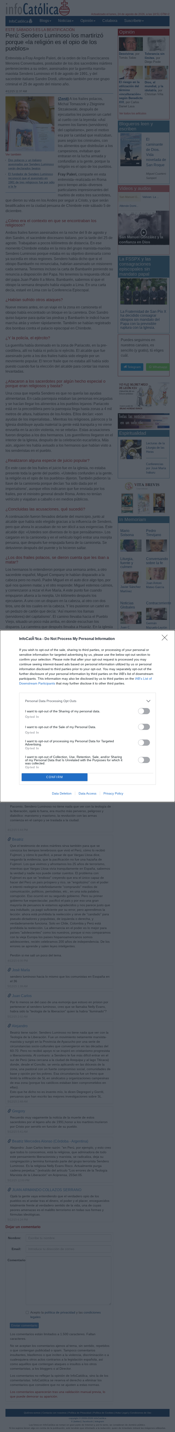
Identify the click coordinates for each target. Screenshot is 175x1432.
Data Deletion (62, 793)
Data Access (87, 793)
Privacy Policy (113, 793)
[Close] (166, 639)
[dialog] (87, 716)
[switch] (144, 711)
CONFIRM (54, 777)
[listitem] (87, 701)
